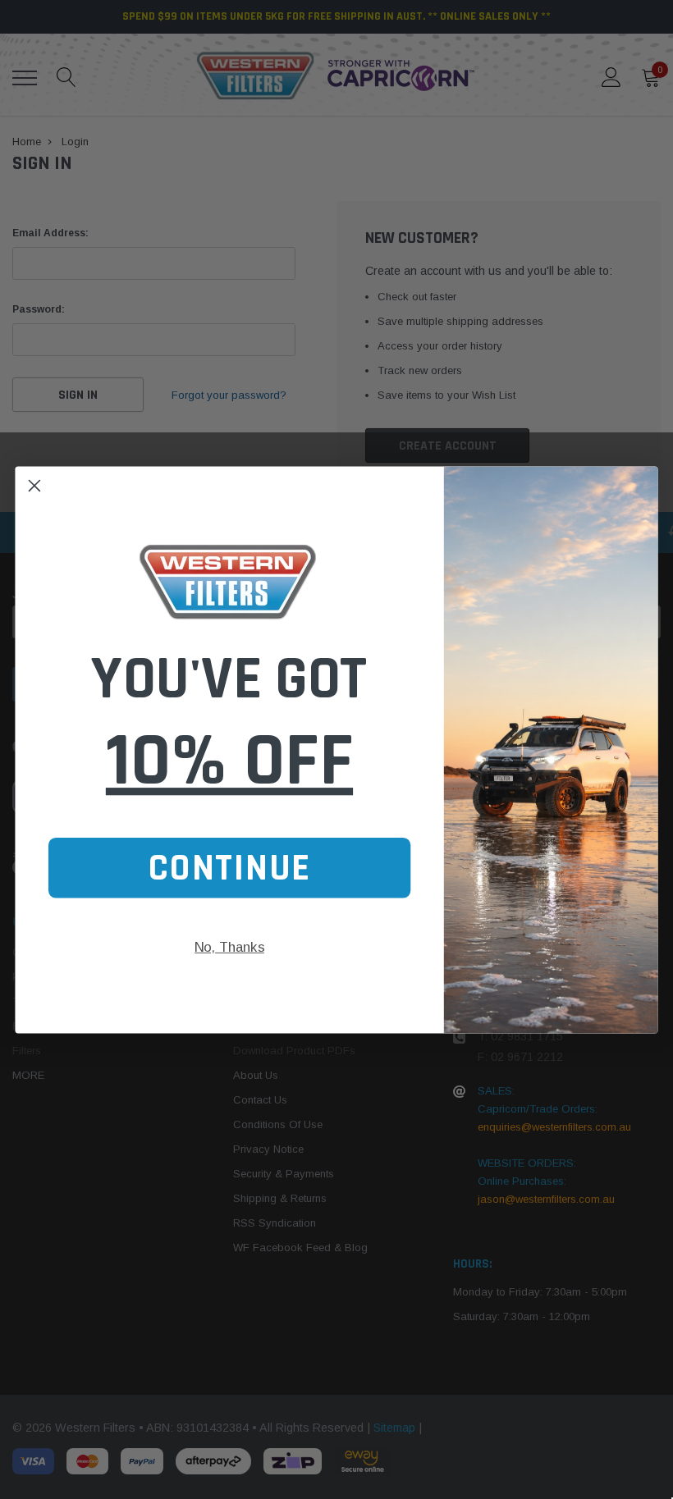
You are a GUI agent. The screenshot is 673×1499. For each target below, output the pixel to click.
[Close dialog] (34, 485)
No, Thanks (229, 946)
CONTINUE (230, 867)
